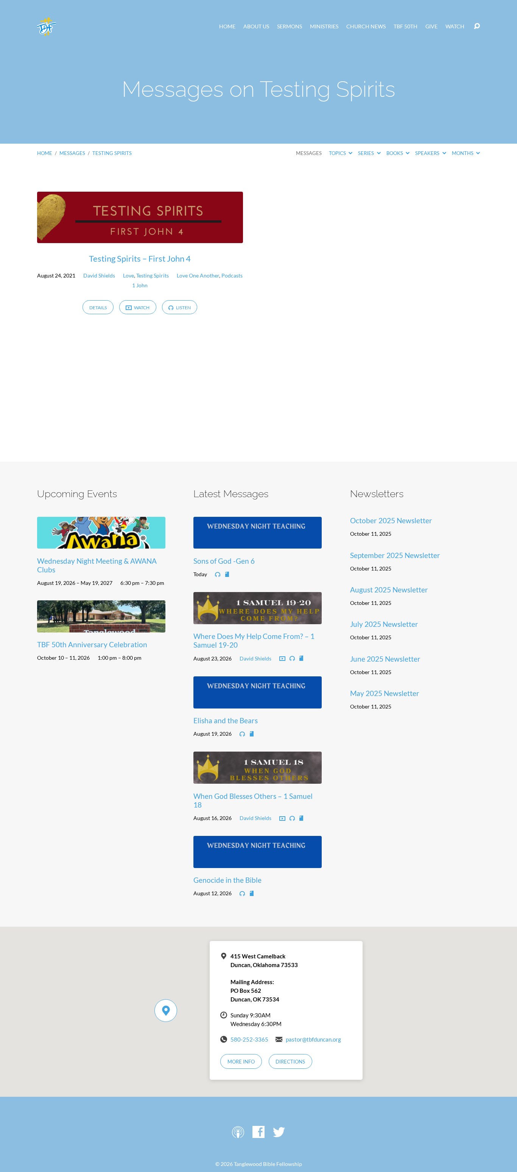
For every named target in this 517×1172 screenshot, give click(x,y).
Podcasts (232, 275)
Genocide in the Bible (227, 880)
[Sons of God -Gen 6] (257, 543)
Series (366, 153)
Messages (72, 153)
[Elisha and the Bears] (257, 702)
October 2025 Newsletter (391, 520)
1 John (140, 285)
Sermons (289, 26)
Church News (366, 26)
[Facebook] (258, 1132)
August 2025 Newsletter (389, 589)
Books (395, 153)
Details (98, 307)
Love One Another (198, 275)
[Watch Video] (282, 659)
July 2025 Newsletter (384, 624)
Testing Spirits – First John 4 (140, 258)
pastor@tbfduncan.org (313, 1039)
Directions (290, 1062)
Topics (338, 153)
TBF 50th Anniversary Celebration (92, 644)
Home (227, 26)
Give (431, 26)
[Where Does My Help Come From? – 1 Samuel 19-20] (257, 618)
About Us (256, 26)
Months (463, 153)
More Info (241, 1062)
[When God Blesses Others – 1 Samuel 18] (257, 777)
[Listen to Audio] (217, 574)
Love (128, 275)
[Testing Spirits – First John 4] (140, 237)
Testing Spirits (112, 153)
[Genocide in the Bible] (257, 862)
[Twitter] (279, 1132)
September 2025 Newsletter (395, 555)
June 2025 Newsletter (385, 658)
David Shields (99, 275)
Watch (454, 26)
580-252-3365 (249, 1039)
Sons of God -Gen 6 (224, 561)
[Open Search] (477, 26)
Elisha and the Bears (225, 720)
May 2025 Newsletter (384, 693)
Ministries (324, 26)
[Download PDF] (227, 574)
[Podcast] (238, 1132)
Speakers (428, 153)
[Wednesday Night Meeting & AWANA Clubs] (101, 543)
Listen (183, 307)
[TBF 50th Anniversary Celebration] (101, 626)
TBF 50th (405, 26)
